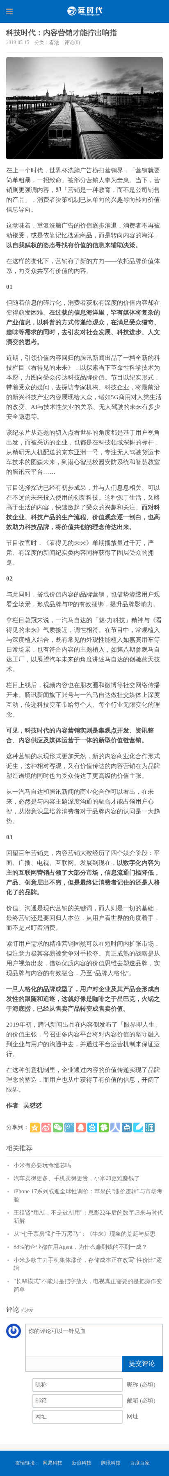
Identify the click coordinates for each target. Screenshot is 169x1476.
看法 (54, 42)
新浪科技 (81, 1463)
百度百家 (140, 1463)
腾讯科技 (111, 1463)
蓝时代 (84, 11)
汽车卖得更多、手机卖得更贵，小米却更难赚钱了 (77, 1178)
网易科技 (52, 1463)
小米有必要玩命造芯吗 (42, 1165)
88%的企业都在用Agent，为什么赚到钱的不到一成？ (80, 1247)
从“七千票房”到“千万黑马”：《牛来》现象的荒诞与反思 (84, 1234)
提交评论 (142, 1363)
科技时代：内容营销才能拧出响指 (61, 33)
